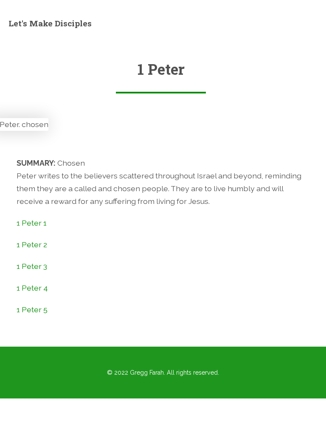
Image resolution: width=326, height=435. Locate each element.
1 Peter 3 (32, 266)
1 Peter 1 (32, 222)
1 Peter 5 (32, 309)
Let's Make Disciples (50, 23)
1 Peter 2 (32, 244)
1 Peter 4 (32, 287)
